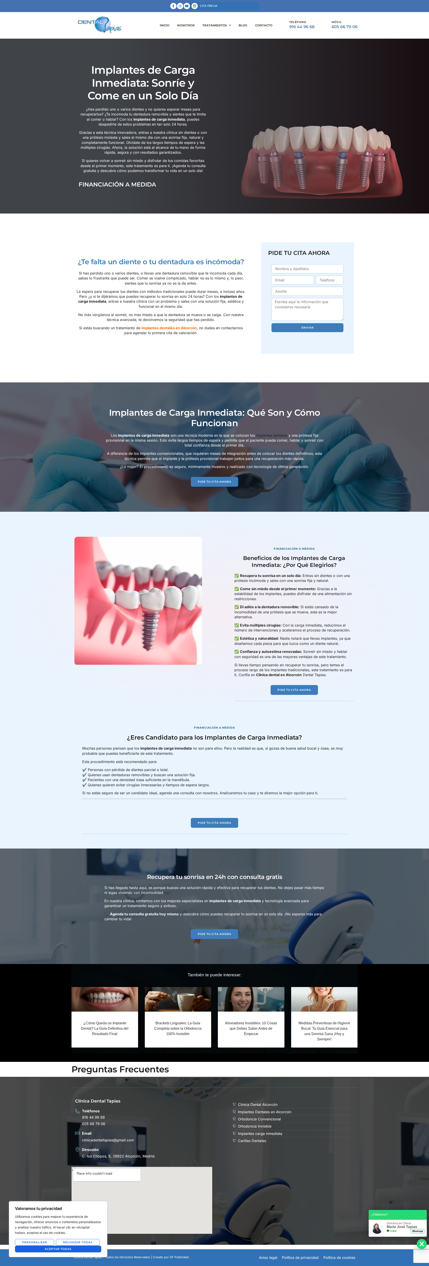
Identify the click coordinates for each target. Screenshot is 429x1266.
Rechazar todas (78, 1242)
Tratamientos (214, 25)
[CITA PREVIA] (194, 6)
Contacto (263, 25)
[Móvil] (323, 25)
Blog (243, 25)
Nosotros (186, 25)
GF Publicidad (179, 1257)
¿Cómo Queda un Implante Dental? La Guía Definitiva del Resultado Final (104, 1028)
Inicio (164, 25)
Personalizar (34, 1242)
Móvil (337, 22)
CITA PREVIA (208, 6)
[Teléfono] (281, 25)
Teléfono (297, 22)
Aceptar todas (58, 1249)
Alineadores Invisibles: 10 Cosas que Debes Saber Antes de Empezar (251, 1028)
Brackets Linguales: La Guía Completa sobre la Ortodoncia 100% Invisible (178, 1028)
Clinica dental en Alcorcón (279, 675)
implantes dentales (271, 435)
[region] (58, 1229)
